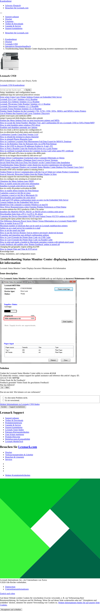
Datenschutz (10, 587)
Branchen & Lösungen (14, 457)
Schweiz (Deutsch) (13, 5)
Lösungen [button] (9, 21)
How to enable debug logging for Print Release (19, 190)
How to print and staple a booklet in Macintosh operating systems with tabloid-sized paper (37, 242)
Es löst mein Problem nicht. (16, 398)
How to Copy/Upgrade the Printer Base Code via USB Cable (25, 237)
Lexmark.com (27, 447)
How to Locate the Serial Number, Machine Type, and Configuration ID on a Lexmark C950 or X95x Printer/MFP (47, 123)
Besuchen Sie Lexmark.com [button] (16, 8)
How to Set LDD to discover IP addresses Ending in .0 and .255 (26, 146)
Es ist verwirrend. (12, 400)
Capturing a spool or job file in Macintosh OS (19, 195)
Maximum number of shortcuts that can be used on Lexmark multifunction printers (34, 226)
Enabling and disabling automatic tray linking (18, 127)
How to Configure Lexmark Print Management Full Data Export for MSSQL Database (35, 141)
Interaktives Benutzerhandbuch (18, 46)
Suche (28, 90)
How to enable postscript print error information (19, 183)
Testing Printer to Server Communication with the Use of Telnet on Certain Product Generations (39, 172)
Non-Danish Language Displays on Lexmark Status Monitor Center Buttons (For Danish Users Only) (42, 167)
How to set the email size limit (12, 230)
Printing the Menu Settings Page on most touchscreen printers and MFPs (29, 120)
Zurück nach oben (7, 593)
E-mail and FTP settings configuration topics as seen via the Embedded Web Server (34, 200)
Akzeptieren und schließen (11, 610)
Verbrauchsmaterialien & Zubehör (19, 455)
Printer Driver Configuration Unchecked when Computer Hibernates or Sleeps (32, 158)
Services (8, 459)
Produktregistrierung (13, 423)
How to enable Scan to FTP (11, 223)
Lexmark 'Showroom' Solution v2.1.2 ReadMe (19, 106)
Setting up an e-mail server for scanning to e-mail (20, 228)
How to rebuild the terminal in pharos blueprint (19, 137)
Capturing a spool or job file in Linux (15, 193)
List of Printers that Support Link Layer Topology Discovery (25, 113)
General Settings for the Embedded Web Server (19, 202)
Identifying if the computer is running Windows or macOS (24, 205)
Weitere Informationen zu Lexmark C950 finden (20, 404)
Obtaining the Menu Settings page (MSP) (17, 181)
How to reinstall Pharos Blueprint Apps (16, 139)
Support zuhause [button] (12, 17)
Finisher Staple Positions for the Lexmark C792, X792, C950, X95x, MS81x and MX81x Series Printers (43, 111)
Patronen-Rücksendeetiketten (17, 432)
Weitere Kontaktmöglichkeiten (17, 475)
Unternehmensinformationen (17, 589)
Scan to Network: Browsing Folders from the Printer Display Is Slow (28, 174)
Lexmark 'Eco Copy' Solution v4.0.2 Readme (19, 99)
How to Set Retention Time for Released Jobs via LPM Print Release (28, 144)
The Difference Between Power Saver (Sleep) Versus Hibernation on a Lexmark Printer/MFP (38, 221)
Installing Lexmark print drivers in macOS (17, 186)
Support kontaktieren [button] (13, 28)
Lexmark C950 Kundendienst (12, 85)
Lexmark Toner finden (14, 430)
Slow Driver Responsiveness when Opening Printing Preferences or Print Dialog (33, 207)
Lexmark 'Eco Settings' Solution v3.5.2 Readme (19, 102)
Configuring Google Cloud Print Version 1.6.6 (19, 134)
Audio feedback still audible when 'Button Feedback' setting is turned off (30, 244)
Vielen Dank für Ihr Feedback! (12, 380)
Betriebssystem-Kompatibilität (17, 439)
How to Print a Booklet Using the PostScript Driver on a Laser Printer (28, 148)
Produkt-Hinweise (12, 437)
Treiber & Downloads (14, 420)
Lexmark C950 (11, 44)
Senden (4, 407)
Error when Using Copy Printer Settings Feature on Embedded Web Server (31, 97)
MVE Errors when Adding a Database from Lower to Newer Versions (29, 160)
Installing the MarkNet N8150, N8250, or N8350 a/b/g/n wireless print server (32, 212)
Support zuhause (12, 418)
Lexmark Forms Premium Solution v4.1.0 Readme (21, 109)
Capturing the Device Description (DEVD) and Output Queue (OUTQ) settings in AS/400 (37, 216)
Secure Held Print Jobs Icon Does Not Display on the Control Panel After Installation (35, 162)
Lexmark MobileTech (14, 441)
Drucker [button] (8, 19)
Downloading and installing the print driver (17, 198)
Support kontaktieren (17, 407)
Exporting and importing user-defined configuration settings (24, 235)
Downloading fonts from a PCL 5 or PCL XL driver (21, 214)
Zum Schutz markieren (14, 434)
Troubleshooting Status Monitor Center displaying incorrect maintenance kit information (36, 165)
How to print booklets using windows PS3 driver (20, 125)
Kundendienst (11, 39)
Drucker (8, 42)
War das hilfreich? (7, 385)
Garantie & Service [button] (13, 26)
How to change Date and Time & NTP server (18, 249)
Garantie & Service (13, 425)
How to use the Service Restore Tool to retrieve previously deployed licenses (31, 233)
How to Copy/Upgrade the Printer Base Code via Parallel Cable (26, 240)
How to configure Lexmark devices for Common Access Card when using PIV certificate (36, 151)
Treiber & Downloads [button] (14, 24)
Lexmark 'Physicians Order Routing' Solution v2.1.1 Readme (25, 104)
